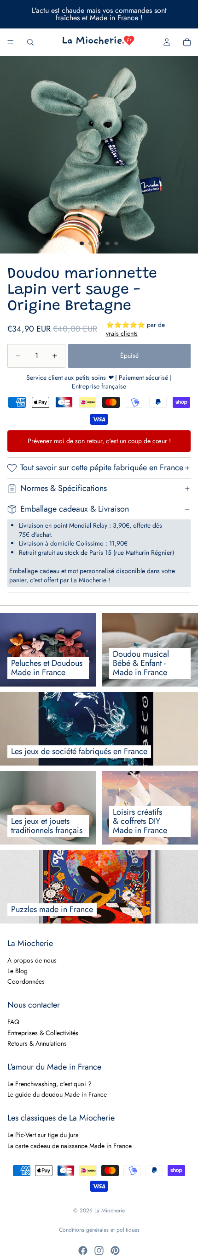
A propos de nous (32, 959)
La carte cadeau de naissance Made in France (69, 1145)
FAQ (13, 1021)
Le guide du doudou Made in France (57, 1094)
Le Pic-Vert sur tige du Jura (43, 1134)
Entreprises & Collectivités (42, 1032)
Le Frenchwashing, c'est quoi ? (49, 1083)
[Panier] (187, 42)
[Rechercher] (30, 42)
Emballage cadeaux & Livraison (74, 509)
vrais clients (122, 333)
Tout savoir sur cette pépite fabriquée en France (101, 467)
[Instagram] (99, 1250)
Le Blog (17, 970)
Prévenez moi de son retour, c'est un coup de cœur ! (99, 440)
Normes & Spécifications (63, 488)
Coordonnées (26, 981)
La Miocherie (109, 1210)
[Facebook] (82, 1250)
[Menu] (10, 42)
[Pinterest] (115, 1250)
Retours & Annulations (37, 1043)
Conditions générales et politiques (99, 1230)
